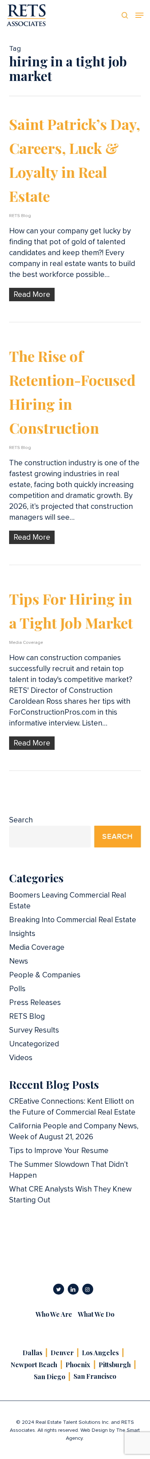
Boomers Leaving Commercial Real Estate (67, 900)
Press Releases (35, 1002)
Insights (22, 933)
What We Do (96, 1314)
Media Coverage (26, 643)
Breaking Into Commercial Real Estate (72, 920)
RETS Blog (20, 216)
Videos (20, 1058)
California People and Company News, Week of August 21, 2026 (73, 1131)
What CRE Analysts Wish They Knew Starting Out (70, 1194)
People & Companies (44, 975)
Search (21, 820)
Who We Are (54, 1314)
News (18, 961)
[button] (139, 15)
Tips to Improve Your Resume (58, 1150)
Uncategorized (34, 1044)
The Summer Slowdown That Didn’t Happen (68, 1170)
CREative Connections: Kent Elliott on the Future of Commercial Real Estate (72, 1107)
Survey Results (34, 1030)
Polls (17, 989)
